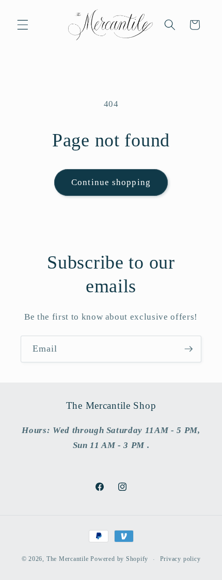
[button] (22, 24)
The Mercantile (67, 559)
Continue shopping (111, 182)
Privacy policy (180, 558)
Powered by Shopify (119, 559)
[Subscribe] (188, 349)
